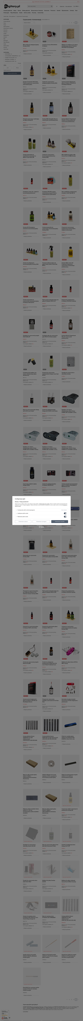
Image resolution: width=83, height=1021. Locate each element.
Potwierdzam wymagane (41, 521)
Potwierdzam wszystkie (59, 521)
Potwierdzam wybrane (23, 521)
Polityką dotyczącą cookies (44, 503)
